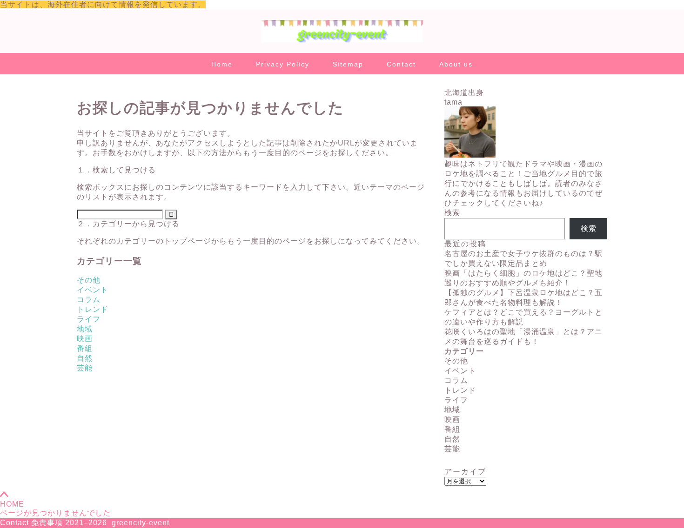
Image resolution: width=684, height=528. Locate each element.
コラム (89, 300)
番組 (85, 348)
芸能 (85, 368)
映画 (85, 339)
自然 (85, 358)
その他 (89, 280)
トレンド (92, 309)
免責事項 (47, 523)
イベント (92, 290)
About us (456, 64)
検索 (452, 213)
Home (222, 64)
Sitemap (348, 64)
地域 (85, 329)
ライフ (89, 319)
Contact (401, 64)
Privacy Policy (282, 64)
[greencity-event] (342, 41)
